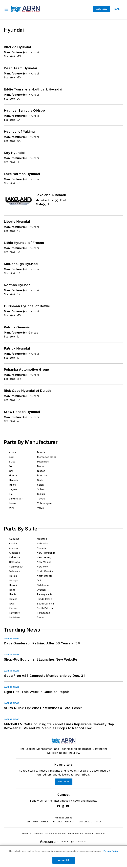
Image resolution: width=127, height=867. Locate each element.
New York (42, 566)
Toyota (41, 498)
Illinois (12, 594)
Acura (12, 452)
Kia (11, 494)
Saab (40, 480)
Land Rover (15, 498)
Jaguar (13, 489)
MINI (11, 507)
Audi (11, 457)
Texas (40, 617)
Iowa (12, 603)
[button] (6, 9)
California (14, 557)
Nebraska (42, 543)
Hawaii (13, 585)
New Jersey (44, 557)
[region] (63, 856)
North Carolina (45, 571)
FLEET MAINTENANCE (37, 821)
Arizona (13, 548)
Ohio (39, 580)
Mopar (41, 466)
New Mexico (44, 562)
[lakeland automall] (18, 201)
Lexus (12, 503)
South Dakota (45, 608)
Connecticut (16, 566)
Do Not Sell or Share (55, 833)
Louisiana (14, 617)
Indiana (13, 599)
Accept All (63, 860)
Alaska (13, 543)
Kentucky (14, 612)
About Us (26, 833)
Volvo (40, 507)
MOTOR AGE (85, 821)
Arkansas (14, 552)
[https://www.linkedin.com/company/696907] (63, 806)
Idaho (12, 589)
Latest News (12, 638)
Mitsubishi (43, 461)
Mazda (41, 452)
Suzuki (41, 494)
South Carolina (45, 603)
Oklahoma (43, 585)
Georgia (14, 580)
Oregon (41, 589)
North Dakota (44, 575)
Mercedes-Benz (46, 457)
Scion (40, 484)
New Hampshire (46, 552)
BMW (12, 461)
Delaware (14, 571)
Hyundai (14, 480)
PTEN (98, 821)
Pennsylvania (44, 594)
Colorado (14, 562)
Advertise (38, 833)
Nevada (41, 548)
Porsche (42, 475)
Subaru (41, 489)
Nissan (41, 470)
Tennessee (43, 612)
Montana (42, 538)
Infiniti (12, 484)
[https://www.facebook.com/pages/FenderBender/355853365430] (58, 806)
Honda (13, 475)
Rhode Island (44, 599)
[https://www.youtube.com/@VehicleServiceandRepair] (67, 806)
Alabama (14, 538)
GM (11, 470)
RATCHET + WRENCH (63, 821)
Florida (13, 575)
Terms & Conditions (95, 833)
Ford (11, 466)
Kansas (13, 608)
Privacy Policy (75, 833)
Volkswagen (44, 503)
